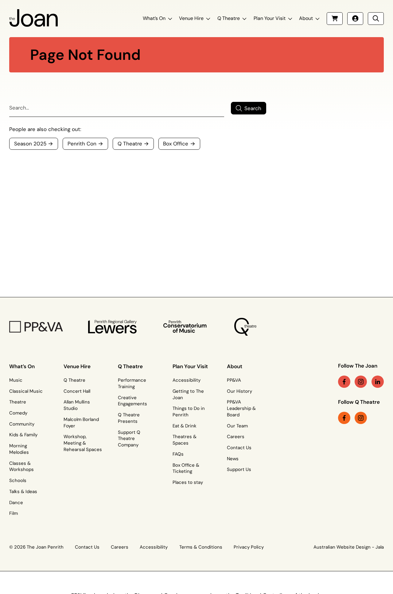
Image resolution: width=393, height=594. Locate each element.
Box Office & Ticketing (186, 468)
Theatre (17, 402)
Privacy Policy (249, 547)
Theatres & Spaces (184, 440)
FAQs (178, 454)
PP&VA (234, 380)
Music (15, 380)
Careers (235, 437)
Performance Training (132, 383)
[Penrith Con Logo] (185, 327)
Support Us (239, 469)
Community (21, 424)
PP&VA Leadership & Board (241, 408)
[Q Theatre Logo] (245, 327)
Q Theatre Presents (129, 418)
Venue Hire (191, 18)
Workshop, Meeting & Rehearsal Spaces (83, 443)
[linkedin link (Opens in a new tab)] (378, 382)
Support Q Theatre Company (129, 438)
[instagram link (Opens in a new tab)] (361, 382)
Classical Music (26, 391)
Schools (17, 480)
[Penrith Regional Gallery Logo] (112, 327)
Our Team (237, 426)
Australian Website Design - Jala (348, 547)
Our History (239, 391)
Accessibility (186, 380)
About (306, 18)
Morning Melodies (19, 449)
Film (13, 513)
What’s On (154, 18)
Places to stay (188, 482)
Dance (16, 503)
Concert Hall (77, 391)
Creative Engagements (132, 401)
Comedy (18, 413)
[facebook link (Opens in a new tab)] (344, 382)
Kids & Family (23, 435)
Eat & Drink (184, 426)
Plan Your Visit (270, 18)
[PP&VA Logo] (36, 327)
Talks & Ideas (23, 491)
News (233, 459)
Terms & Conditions (200, 547)
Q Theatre (228, 18)
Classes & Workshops (21, 466)
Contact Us (239, 448)
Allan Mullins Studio (77, 405)
